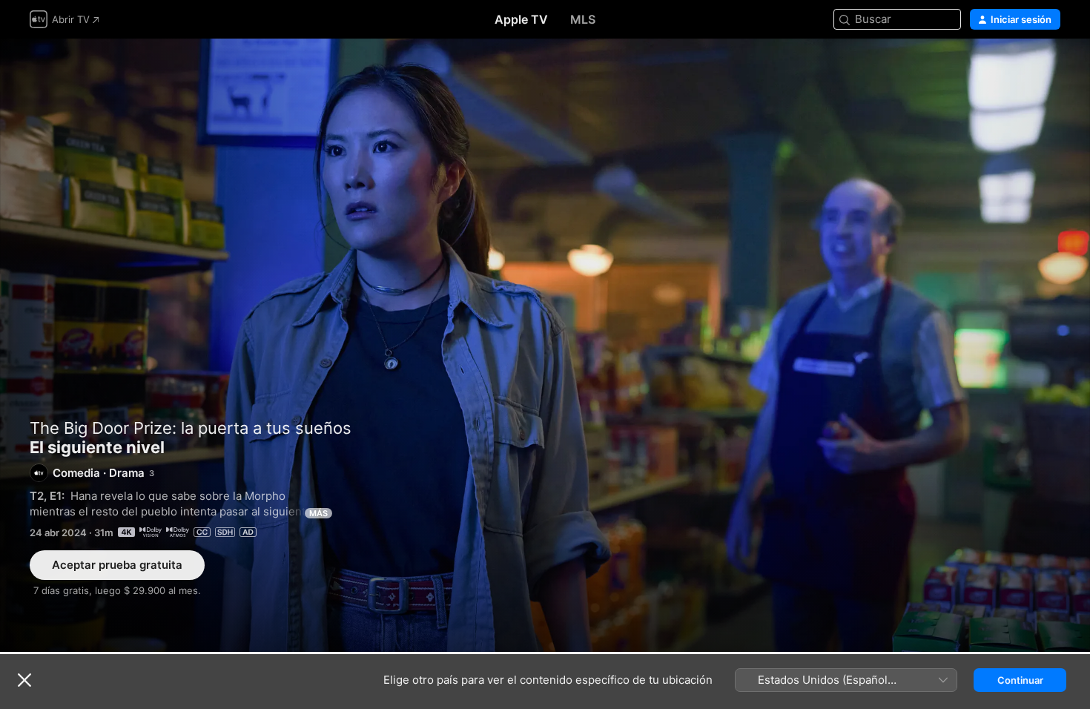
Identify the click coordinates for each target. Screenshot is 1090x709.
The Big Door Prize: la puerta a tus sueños (190, 428)
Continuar (1020, 680)
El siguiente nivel (545, 345)
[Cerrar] (24, 680)
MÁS (318, 513)
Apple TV (521, 19)
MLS (582, 19)
